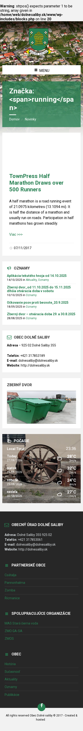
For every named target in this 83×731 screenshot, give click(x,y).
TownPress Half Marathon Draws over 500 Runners (36, 183)
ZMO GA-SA (13, 631)
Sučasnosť (12, 671)
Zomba (10, 590)
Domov (14, 119)
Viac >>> (16, 234)
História (10, 664)
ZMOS (9, 638)
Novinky (30, 119)
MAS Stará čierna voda (21, 623)
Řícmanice (12, 598)
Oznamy (43, 279)
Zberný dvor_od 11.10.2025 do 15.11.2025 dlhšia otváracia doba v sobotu (39, 289)
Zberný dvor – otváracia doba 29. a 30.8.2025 (41, 314)
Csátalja (10, 575)
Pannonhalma (15, 582)
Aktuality (31, 279)
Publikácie (12, 695)
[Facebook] (41, 707)
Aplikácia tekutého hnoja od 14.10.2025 (37, 276)
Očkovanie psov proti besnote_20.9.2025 (37, 302)
